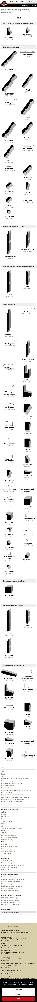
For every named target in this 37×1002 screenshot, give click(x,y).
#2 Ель (3, 812)
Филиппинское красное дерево (11, 828)
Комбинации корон (7, 884)
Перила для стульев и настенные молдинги (15, 778)
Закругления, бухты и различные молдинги (15, 797)
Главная (3, 9)
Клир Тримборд (6, 863)
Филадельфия (5, 950)
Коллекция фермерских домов (11, 902)
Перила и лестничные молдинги (12, 795)
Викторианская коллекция (10, 905)
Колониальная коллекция (9, 898)
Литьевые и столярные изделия (9, 11)
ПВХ (2, 842)
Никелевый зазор (7, 788)
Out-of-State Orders (7, 977)
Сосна (3, 830)
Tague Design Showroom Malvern (11, 970)
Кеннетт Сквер (6, 937)
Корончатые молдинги (8, 781)
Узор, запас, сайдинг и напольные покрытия (16, 790)
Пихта (3, 819)
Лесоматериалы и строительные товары (18, 9)
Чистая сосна (5, 817)
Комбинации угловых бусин (10, 881)
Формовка (22, 11)
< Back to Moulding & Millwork (11, 917)
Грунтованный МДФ (8, 840)
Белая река (5, 870)
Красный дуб (5, 844)
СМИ (3, 944)
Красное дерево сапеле (9, 847)
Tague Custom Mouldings (9, 867)
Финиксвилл (5, 957)
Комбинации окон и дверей (10, 891)
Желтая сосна (6, 853)
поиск (26, 5)
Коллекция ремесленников (10, 900)
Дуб (2, 826)
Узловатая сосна (6, 821)
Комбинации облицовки (9, 888)
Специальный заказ (8, 851)
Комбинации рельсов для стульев (12, 879)
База (3, 774)
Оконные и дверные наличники (11, 802)
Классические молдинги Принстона (13, 865)
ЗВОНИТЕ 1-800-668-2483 (17, 1)
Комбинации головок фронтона (11, 886)
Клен (3, 823)
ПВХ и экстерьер (6, 792)
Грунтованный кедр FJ (8, 835)
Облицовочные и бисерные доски (12, 799)
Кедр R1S (4, 814)
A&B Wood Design (7, 860)
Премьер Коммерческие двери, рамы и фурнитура (17, 963)
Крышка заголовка (7, 785)
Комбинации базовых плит (10, 877)
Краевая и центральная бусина (11, 783)
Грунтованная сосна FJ (9, 837)
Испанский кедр (6, 849)
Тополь (3, 833)
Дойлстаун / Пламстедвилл (10, 930)
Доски (3, 776)
